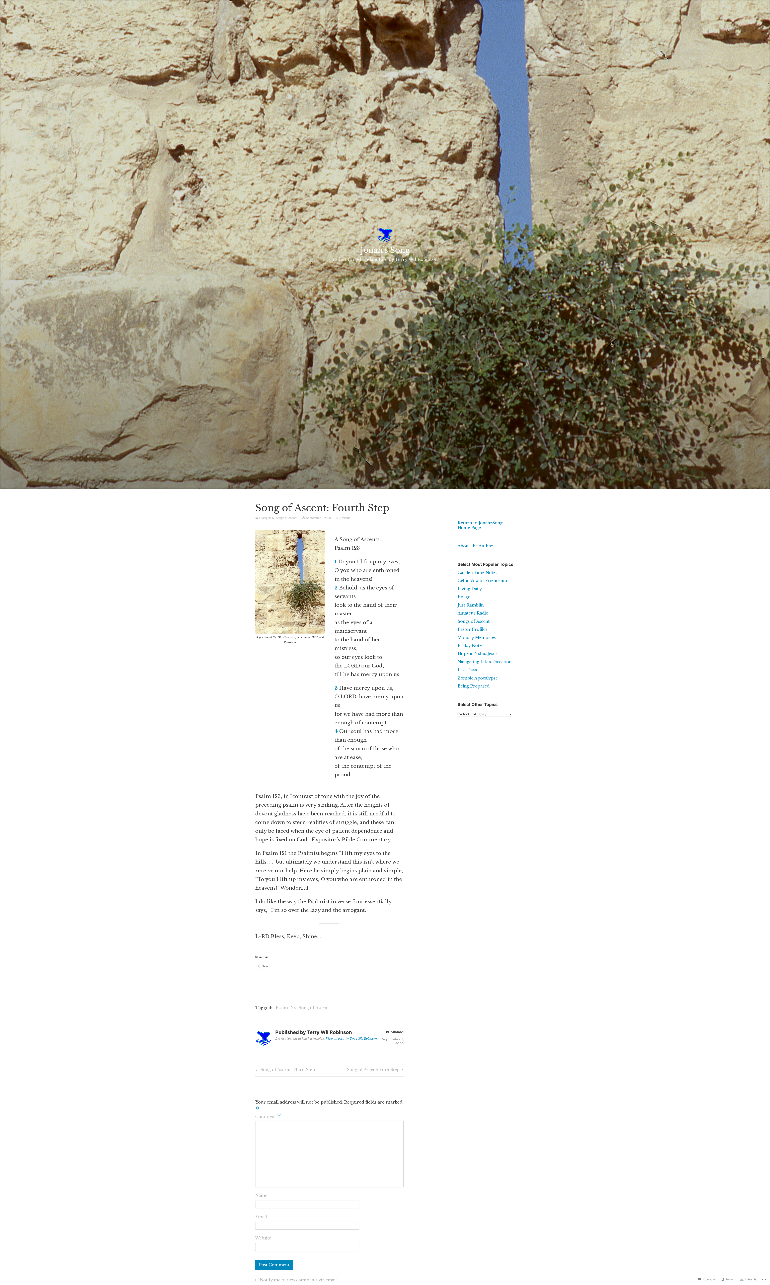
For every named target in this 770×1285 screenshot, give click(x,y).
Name (261, 1195)
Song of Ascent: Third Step (284, 1070)
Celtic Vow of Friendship (482, 580)
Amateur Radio (473, 613)
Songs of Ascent (286, 517)
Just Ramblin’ (471, 605)
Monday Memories (477, 637)
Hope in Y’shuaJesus (477, 653)
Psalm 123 (286, 1007)
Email (261, 1216)
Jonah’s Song (385, 250)
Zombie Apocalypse (478, 678)
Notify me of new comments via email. (299, 1280)
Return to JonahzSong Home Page (480, 525)
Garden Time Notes (477, 572)
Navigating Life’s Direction (485, 661)
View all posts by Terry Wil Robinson (351, 1038)
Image (464, 596)
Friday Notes (470, 645)
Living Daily (266, 517)
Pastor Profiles (472, 629)
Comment (268, 1116)
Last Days (467, 669)
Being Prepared (473, 686)
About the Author (475, 546)
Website (263, 1238)
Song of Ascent (314, 1007)
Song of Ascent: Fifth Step (373, 1070)
